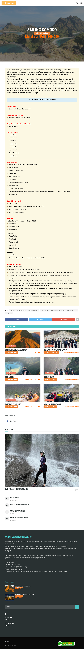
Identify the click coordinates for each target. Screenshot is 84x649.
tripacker (9, 313)
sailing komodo (33, 310)
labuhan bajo (21, 310)
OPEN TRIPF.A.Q (9, 619)
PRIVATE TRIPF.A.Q (10, 624)
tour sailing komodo (58, 310)
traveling (70, 310)
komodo (12, 310)
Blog (6, 614)
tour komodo (45, 310)
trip (76, 310)
